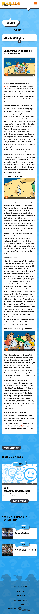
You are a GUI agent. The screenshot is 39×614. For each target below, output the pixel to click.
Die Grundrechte (14, 37)
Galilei (6, 86)
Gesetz (23, 426)
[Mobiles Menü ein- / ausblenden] (35, 3)
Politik (18, 29)
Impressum (20, 591)
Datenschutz (20, 596)
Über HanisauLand (20, 586)
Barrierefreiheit (20, 600)
